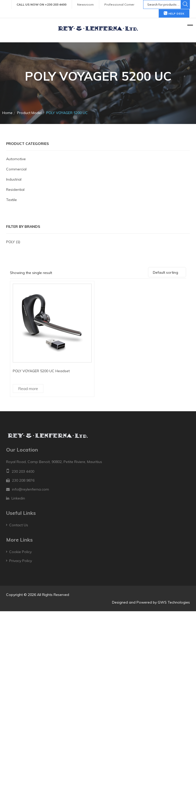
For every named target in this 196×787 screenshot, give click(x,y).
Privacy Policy (20, 560)
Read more (28, 388)
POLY (10, 242)
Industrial (13, 179)
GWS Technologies (174, 602)
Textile (11, 199)
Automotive (16, 159)
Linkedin (18, 498)
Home (7, 112)
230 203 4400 (23, 471)
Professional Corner (119, 4)
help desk (175, 13)
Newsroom (85, 4)
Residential (15, 189)
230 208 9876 (23, 480)
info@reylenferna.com (30, 489)
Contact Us (18, 525)
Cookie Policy (20, 551)
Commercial (16, 169)
